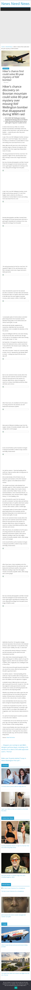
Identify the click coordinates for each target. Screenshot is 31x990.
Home (3, 46)
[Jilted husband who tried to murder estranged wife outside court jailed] (15, 897)
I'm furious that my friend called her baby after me (13, 786)
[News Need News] (2, 9)
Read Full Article (11, 737)
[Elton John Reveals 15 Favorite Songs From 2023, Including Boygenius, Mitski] (15, 853)
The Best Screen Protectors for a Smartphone (12, 891)
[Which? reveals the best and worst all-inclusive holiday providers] (15, 927)
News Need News (15, 3)
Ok (16, 987)
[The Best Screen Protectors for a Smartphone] (13, 888)
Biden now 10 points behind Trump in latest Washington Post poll (13, 759)
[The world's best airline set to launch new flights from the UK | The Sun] (15, 953)
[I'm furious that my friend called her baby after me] (15, 769)
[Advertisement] (15, 27)
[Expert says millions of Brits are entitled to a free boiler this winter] (15, 792)
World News (9, 46)
